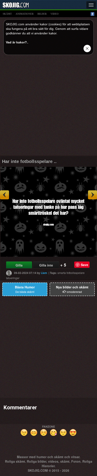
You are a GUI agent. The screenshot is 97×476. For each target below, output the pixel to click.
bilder (42, 13)
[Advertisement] (48, 107)
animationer (25, 13)
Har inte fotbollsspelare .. (29, 161)
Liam (44, 273)
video (55, 13)
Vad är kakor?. (17, 42)
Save (84, 264)
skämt (7, 13)
